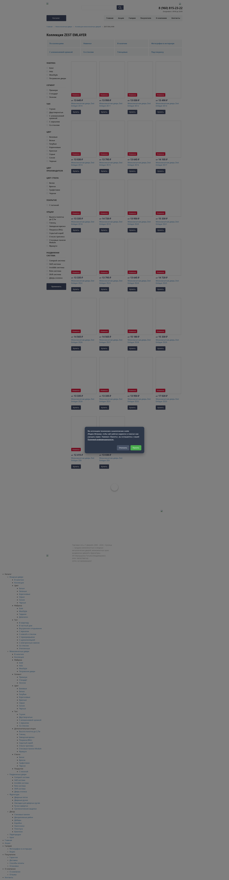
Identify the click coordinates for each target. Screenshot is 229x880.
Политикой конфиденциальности (101, 439)
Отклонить (123, 448)
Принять (136, 448)
